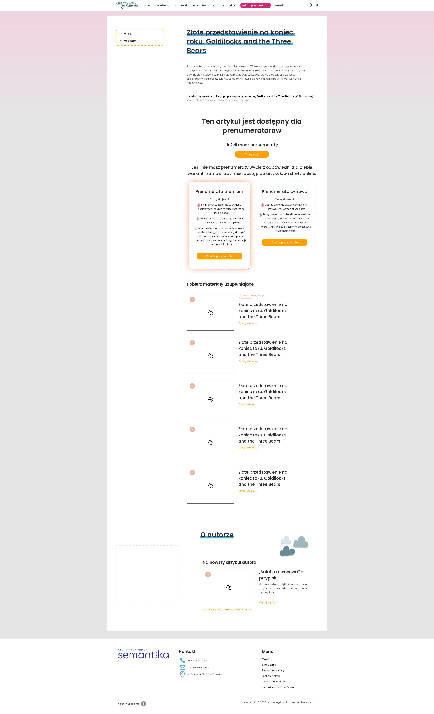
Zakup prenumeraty (255, 5)
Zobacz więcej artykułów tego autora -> (227, 609)
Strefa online (269, 665)
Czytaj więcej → (247, 323)
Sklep (234, 5)
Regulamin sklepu (271, 676)
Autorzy (218, 5)
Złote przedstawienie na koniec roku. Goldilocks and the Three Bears (263, 311)
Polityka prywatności (274, 682)
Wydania (163, 5)
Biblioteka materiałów (191, 5)
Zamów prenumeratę (219, 256)
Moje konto (268, 659)
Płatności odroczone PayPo (278, 687)
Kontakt (279, 5)
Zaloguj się (252, 154)
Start (148, 5)
